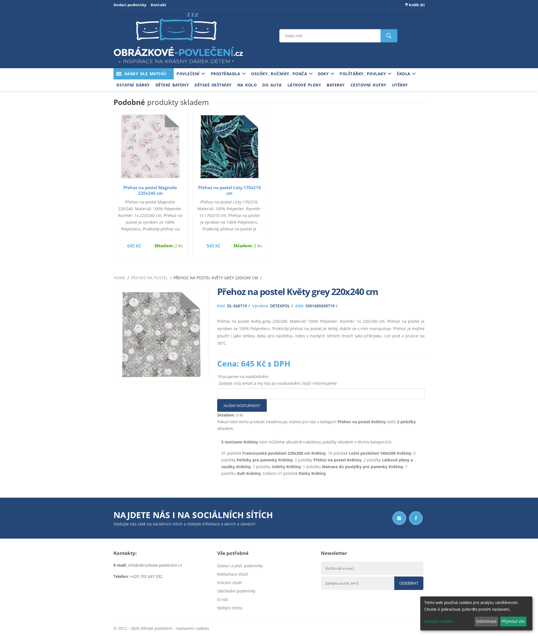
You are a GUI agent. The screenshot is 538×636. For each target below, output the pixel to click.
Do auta (272, 85)
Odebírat (408, 583)
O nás (222, 599)
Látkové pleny (304, 85)
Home (119, 277)
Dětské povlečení (156, 628)
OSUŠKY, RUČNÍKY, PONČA (280, 73)
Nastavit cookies (438, 621)
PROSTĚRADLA (226, 73)
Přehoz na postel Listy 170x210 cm (229, 190)
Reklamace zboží (232, 574)
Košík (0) (416, 4)
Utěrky (400, 85)
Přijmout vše (513, 621)
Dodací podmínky (130, 4)
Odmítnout (486, 621)
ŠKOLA (404, 73)
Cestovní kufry (368, 85)
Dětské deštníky (213, 85)
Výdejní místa (229, 607)
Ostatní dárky (133, 85)
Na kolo (247, 85)
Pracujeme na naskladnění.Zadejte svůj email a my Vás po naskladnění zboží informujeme (278, 380)
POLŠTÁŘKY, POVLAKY (364, 73)
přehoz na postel (149, 277)
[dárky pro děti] (178, 64)
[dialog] (476, 613)
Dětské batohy (172, 85)
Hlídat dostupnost (242, 405)
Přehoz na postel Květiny (362, 421)
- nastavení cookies (190, 628)
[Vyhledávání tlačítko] (389, 35)
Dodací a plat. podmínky (240, 565)
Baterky (336, 85)
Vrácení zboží (229, 582)
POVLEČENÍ (189, 73)
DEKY (324, 73)
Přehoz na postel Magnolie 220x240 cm (150, 190)
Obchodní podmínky (236, 591)
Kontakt (158, 4)
